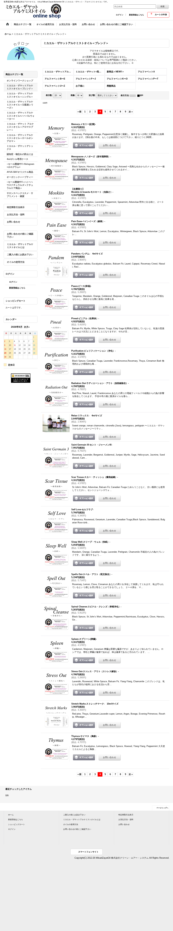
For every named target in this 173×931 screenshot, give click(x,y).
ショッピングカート (16, 824)
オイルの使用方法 (15, 262)
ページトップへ (162, 808)
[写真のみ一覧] (133, 95)
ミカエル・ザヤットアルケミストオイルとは (20, 246)
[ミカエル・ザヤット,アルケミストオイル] (33, 11)
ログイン (119, 15)
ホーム (11, 815)
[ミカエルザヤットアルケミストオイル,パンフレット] (21, 50)
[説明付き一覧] (141, 95)
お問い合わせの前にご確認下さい (20, 235)
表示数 (49, 95)
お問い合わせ (13, 222)
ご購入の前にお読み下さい (20, 254)
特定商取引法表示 (15, 207)
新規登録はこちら (136, 15)
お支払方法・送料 (15, 214)
